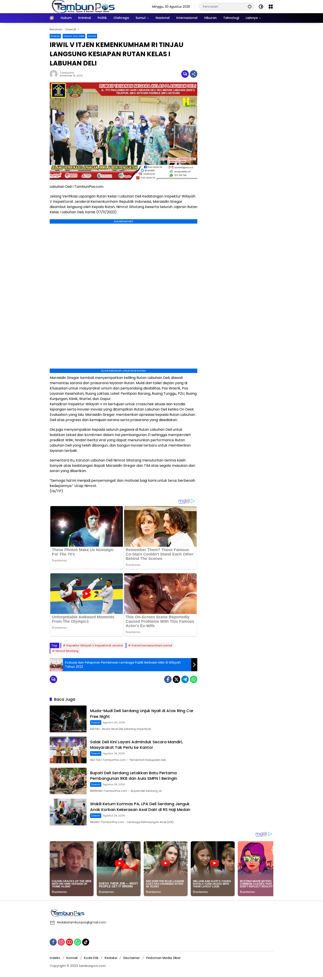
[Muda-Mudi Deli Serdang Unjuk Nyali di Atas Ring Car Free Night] (68, 719)
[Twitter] (176, 679)
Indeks (55, 958)
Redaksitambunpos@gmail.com (81, 922)
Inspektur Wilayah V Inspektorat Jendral (94, 645)
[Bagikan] (193, 74)
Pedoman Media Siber (163, 958)
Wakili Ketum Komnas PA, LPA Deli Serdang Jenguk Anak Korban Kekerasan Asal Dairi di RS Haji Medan (140, 806)
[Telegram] (185, 679)
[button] (249, 6)
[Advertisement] (237, 54)
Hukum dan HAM (74, 36)
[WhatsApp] (193, 679)
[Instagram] (61, 942)
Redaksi (111, 958)
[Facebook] (168, 679)
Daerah (55, 36)
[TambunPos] (84, 6)
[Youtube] (69, 942)
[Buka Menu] (270, 6)
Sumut (92, 36)
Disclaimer (131, 958)
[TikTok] (85, 942)
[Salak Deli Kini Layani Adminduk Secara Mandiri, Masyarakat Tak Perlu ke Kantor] (68, 750)
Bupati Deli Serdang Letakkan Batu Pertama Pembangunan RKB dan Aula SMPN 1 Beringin (133, 775)
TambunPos (67, 73)
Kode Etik (91, 958)
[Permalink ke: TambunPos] (55, 74)
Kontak (72, 958)
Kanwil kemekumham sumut (152, 645)
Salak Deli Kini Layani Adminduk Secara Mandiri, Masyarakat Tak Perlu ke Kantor (136, 744)
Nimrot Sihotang (67, 651)
